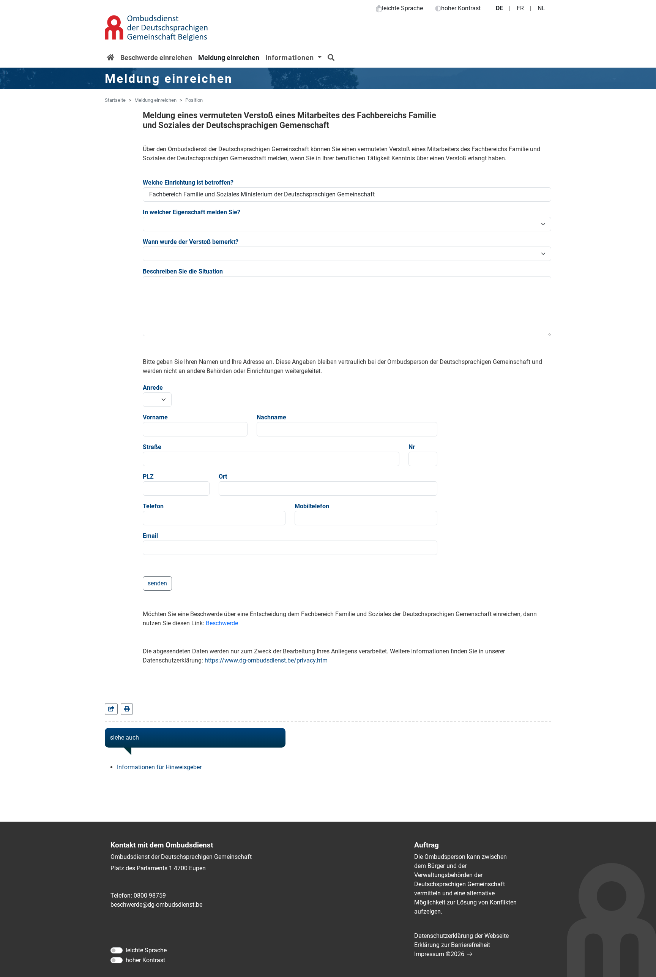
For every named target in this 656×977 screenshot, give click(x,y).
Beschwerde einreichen (156, 58)
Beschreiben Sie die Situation (183, 271)
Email (150, 535)
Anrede (153, 387)
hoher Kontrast (461, 8)
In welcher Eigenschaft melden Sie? (191, 212)
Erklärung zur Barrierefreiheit (452, 945)
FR (520, 8)
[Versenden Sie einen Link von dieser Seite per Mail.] (111, 709)
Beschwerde (222, 623)
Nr (411, 447)
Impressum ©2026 (439, 954)
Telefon (153, 506)
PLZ (148, 476)
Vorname (155, 417)
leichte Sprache (402, 8)
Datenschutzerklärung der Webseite (461, 935)
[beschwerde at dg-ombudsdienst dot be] (156, 904)
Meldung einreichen (228, 58)
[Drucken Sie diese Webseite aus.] (127, 709)
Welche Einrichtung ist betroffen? (188, 182)
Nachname (271, 417)
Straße (152, 447)
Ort (223, 476)
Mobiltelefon (312, 506)
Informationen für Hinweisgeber (159, 767)
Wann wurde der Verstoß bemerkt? (190, 241)
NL (541, 8)
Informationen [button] (290, 58)
